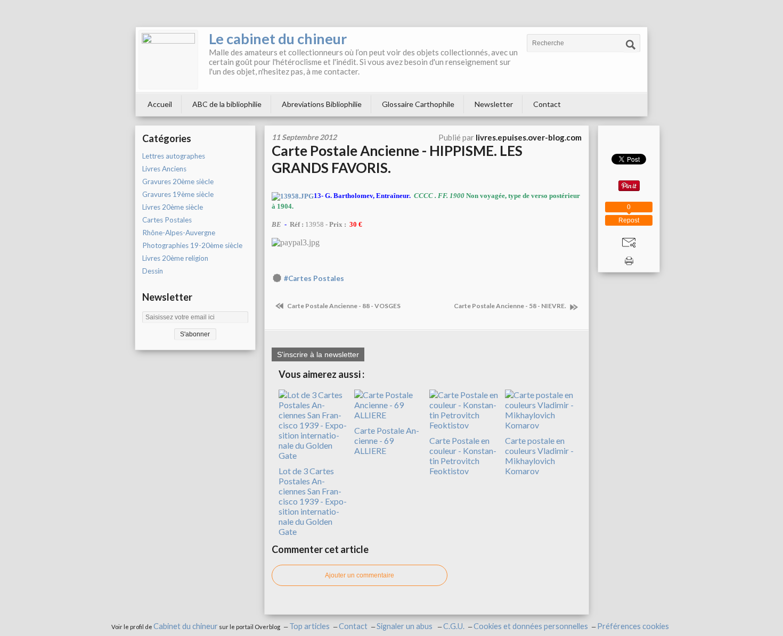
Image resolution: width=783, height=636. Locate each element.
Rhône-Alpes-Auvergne (178, 232)
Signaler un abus (405, 626)
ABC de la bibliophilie (227, 104)
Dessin (152, 271)
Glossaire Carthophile (418, 104)
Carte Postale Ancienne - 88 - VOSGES (343, 306)
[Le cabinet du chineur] (168, 59)
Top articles (309, 626)
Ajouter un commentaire (359, 575)
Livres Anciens (164, 168)
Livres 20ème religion (175, 258)
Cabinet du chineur (185, 626)
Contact (547, 104)
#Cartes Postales (314, 278)
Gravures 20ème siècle (178, 181)
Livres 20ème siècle (172, 207)
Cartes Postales (167, 220)
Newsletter (494, 104)
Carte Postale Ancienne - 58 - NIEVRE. (510, 306)
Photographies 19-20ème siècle (192, 245)
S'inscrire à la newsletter (318, 354)
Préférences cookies (633, 626)
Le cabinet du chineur (278, 38)
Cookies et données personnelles (531, 626)
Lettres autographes (173, 156)
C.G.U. (453, 626)
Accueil (160, 104)
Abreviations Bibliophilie (322, 104)
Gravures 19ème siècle (178, 194)
